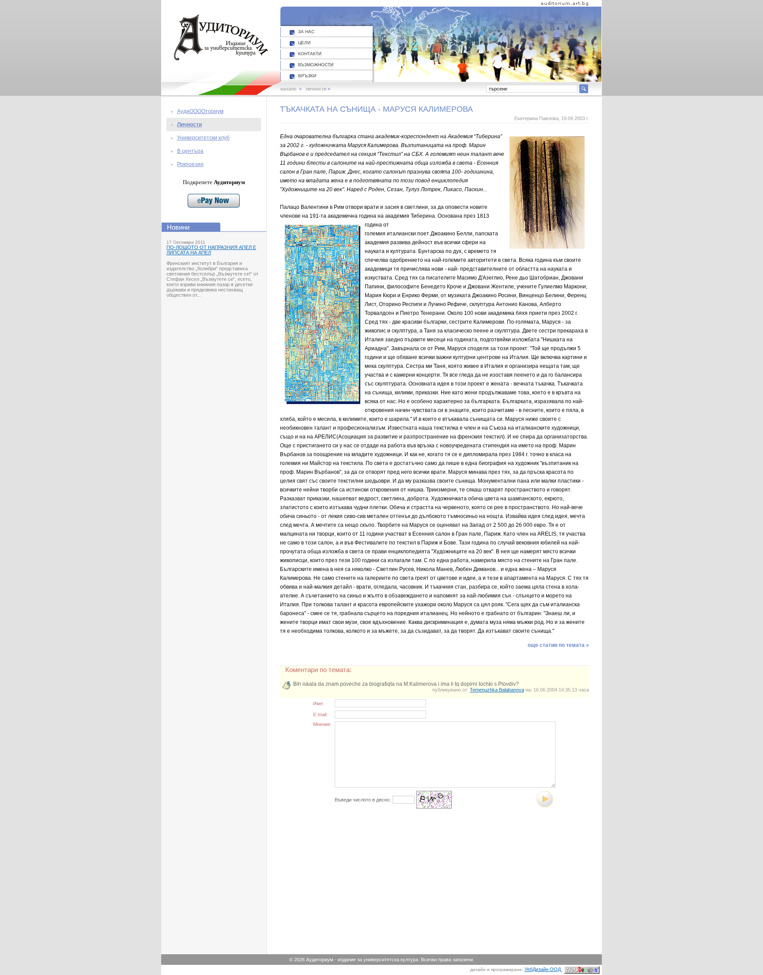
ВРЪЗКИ (307, 75)
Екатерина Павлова (536, 118)
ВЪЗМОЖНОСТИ (315, 64)
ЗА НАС (306, 31)
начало (288, 88)
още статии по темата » (558, 645)
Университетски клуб (203, 138)
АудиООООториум (200, 111)
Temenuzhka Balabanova (497, 689)
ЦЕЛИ (304, 42)
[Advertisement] (365, 886)
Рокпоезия (190, 164)
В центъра (190, 151)
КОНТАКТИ (309, 53)
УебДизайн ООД (543, 969)
